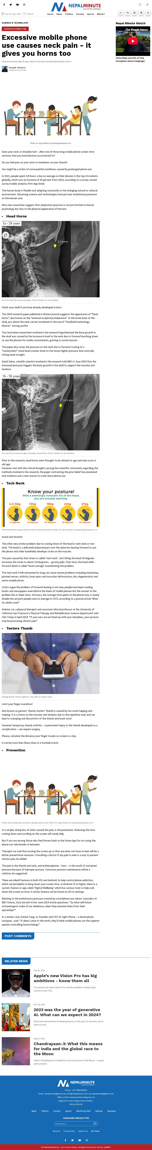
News (59, 14)
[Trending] (120, 12)
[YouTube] (17, 4)
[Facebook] (4, 4)
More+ (101, 14)
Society (80, 14)
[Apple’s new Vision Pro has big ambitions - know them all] (16, 983)
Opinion (99, 1111)
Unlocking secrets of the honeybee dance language (130, 59)
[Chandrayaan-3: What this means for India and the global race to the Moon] (16, 1051)
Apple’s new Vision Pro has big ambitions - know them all (65, 978)
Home (50, 14)
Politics (69, 14)
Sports (90, 14)
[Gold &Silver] (148, 12)
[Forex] (141, 12)
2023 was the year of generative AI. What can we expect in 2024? (67, 1012)
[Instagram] (24, 4)
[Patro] (134, 12)
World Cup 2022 (83, 1111)
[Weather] (127, 12)
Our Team (95, 1131)
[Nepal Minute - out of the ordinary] (76, 1086)
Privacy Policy (69, 1131)
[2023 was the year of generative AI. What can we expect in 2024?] (16, 1017)
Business (112, 1111)
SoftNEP (107, 1147)
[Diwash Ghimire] (5, 70)
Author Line (83, 1131)
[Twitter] (10, 4)
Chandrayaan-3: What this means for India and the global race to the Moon (68, 1048)
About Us (56, 1131)
